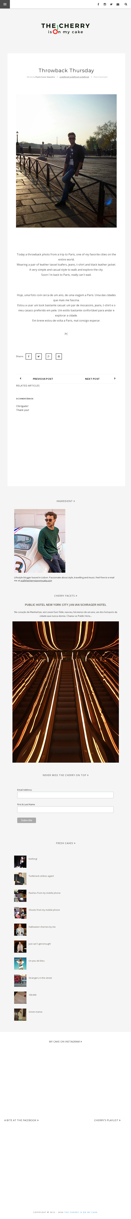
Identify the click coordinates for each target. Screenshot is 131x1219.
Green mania (35, 1011)
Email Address (24, 789)
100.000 (32, 994)
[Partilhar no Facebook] (29, 356)
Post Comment (100, 77)
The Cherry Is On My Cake (81, 1212)
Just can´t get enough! (40, 943)
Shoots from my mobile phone (44, 909)
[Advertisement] (64, 1140)
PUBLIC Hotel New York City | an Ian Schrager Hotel (65, 604)
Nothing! (33, 858)
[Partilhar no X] (39, 356)
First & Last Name (26, 804)
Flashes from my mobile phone (45, 892)
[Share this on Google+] (49, 356)
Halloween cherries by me (42, 926)
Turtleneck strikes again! (41, 875)
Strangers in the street (40, 977)
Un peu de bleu (37, 960)
